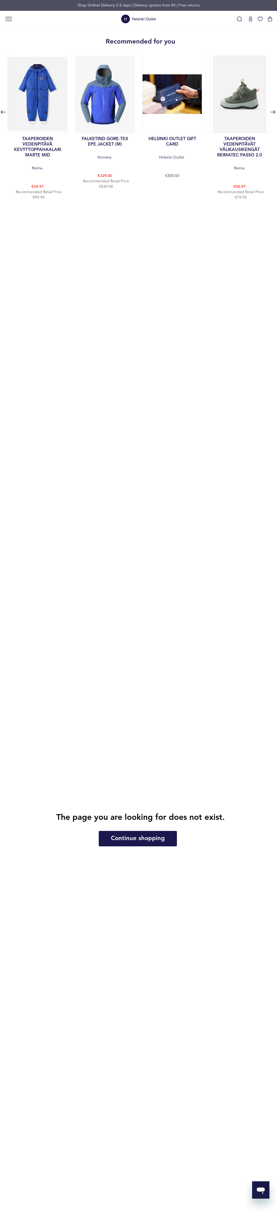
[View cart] (270, 19)
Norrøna (105, 148)
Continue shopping (138, 838)
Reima (37, 153)
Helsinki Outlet (172, 148)
